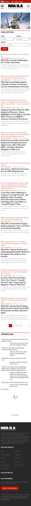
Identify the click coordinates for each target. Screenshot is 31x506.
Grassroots (3, 458)
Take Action (18, 458)
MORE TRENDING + (5, 389)
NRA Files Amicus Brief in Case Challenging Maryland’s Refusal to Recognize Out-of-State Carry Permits (15, 253)
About (2, 461)
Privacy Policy (4, 468)
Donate (21, 1)
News (2, 451)
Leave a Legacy (19, 465)
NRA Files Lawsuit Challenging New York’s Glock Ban (14, 61)
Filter (4, 49)
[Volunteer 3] (15, 415)
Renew (16, 1)
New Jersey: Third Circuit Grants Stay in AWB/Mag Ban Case (15, 170)
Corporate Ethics (5, 465)
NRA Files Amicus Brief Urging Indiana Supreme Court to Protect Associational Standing (15, 225)
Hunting (17, 454)
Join (12, 1)
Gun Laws (17, 451)
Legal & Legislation (6, 58)
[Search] (28, 6)
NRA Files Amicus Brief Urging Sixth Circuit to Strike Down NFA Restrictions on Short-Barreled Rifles (15, 309)
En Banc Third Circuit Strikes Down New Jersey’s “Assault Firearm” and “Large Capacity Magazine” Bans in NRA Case (13, 281)
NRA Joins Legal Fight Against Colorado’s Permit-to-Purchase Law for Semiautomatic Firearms (15, 84)
